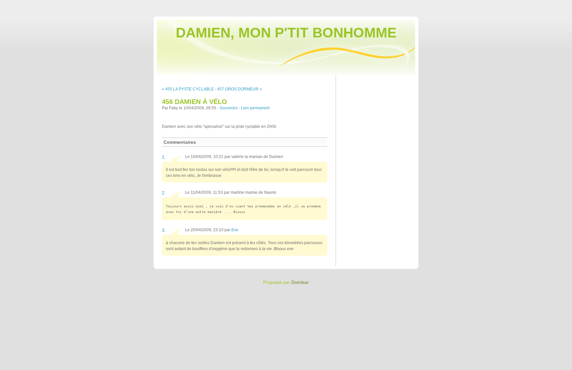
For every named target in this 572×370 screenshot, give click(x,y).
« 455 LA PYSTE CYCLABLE (188, 89)
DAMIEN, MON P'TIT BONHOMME (286, 32)
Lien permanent (255, 108)
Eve (234, 230)
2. (164, 192)
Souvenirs (228, 108)
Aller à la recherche (552, 4)
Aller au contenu (489, 4)
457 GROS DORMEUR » (239, 89)
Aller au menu (519, 4)
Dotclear (300, 282)
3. (164, 230)
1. (164, 157)
